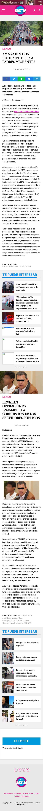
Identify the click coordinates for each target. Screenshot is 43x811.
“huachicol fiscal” (25, 615)
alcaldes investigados (12, 618)
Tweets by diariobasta (13, 748)
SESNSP (27, 623)
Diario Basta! (8, 793)
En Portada (25, 796)
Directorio (17, 793)
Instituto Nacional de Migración (16, 266)
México (17, 796)
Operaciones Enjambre (12, 623)
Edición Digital (28, 793)
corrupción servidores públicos (16, 620)
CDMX (37, 793)
